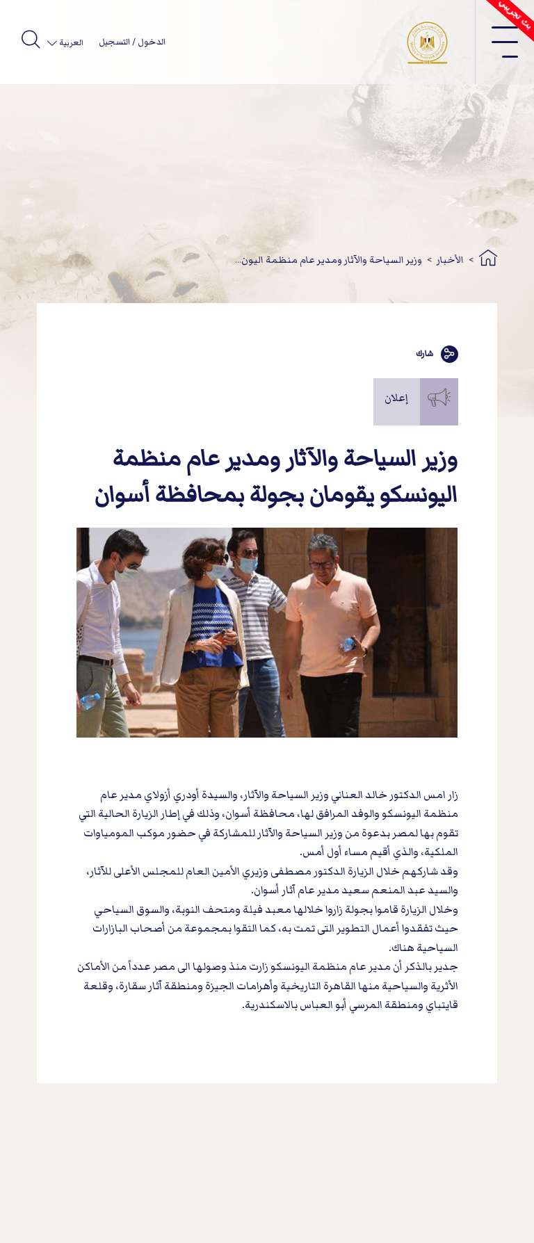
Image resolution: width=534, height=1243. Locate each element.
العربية (70, 42)
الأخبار (450, 259)
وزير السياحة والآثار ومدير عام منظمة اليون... (328, 259)
